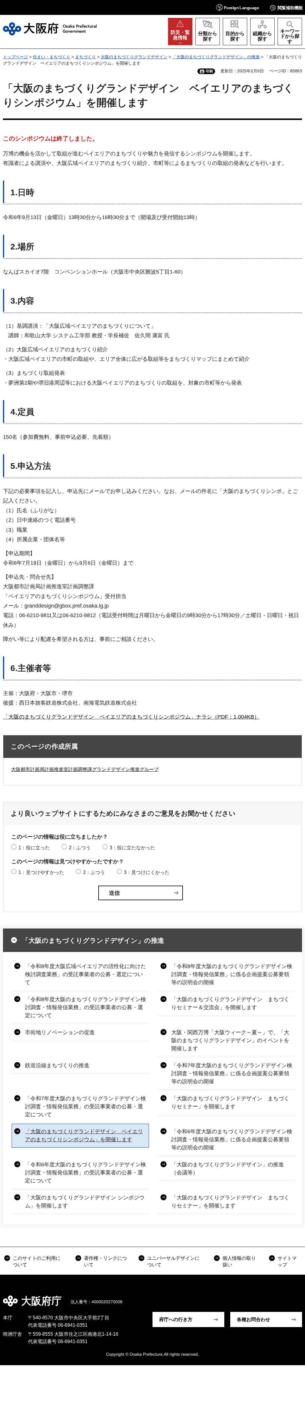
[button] (237, 7)
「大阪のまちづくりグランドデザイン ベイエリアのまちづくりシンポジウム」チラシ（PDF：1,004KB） (131, 717)
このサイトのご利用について (36, 1261)
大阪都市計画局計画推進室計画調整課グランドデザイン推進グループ (85, 769)
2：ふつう (80, 847)
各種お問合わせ (253, 1319)
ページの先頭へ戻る (296, 1297)
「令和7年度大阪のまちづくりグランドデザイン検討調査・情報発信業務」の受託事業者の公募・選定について (85, 1106)
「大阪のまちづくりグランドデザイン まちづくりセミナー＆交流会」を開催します (230, 1003)
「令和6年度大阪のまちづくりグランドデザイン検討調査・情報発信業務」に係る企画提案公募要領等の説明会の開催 (231, 1140)
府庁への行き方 (175, 1319)
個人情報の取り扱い (239, 1261)
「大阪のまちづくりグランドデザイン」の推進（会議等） (227, 1169)
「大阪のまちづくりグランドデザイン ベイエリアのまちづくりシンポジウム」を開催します (84, 1136)
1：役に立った (34, 847)
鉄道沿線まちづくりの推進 (57, 1065)
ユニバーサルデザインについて (173, 1261)
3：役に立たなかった (132, 847)
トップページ (15, 56)
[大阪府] (50, 28)
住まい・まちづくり (51, 56)
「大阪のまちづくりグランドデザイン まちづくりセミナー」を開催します (230, 1102)
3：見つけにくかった (146, 872)
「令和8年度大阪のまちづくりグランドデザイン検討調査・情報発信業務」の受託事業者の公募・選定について (85, 1007)
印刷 (209, 71)
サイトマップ (287, 1261)
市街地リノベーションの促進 (60, 1032)
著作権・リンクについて (105, 1261)
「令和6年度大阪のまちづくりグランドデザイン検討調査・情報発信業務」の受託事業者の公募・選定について (85, 1173)
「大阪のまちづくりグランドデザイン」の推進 (216, 56)
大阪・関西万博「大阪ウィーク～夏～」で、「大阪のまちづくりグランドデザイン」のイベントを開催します (230, 1040)
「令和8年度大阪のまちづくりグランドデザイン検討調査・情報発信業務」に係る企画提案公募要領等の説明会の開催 (231, 974)
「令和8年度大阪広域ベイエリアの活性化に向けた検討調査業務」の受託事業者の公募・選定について (85, 974)
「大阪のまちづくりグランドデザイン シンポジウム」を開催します (84, 1202)
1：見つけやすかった (41, 872)
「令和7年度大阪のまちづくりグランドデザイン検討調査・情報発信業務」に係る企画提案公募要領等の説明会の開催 (231, 1073)
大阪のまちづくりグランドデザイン (134, 56)
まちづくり (85, 56)
